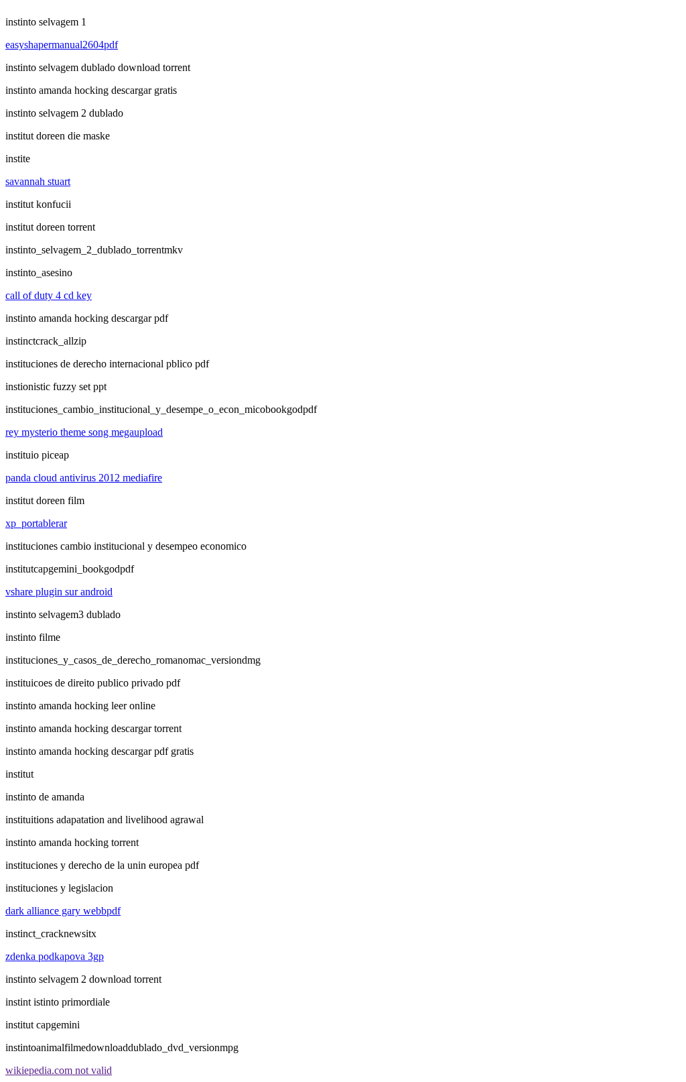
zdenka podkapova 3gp (54, 956)
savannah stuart (37, 181)
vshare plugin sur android (59, 591)
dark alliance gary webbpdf (63, 910)
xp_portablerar (36, 523)
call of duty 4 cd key (48, 295)
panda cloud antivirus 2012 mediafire (83, 477)
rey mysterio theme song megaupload (84, 432)
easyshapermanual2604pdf (61, 44)
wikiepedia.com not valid (58, 1070)
